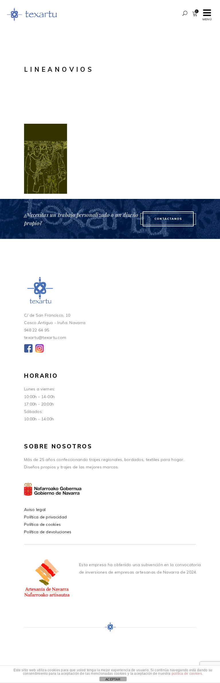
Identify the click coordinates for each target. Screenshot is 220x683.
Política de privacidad (45, 517)
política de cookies (187, 674)
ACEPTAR (112, 679)
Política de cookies (42, 524)
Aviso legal (35, 509)
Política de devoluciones (48, 531)
